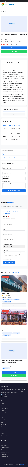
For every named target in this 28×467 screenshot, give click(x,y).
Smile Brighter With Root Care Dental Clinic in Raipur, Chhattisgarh (12, 361)
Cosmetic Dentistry (5, 447)
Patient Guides (4, 408)
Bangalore (3, 424)
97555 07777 (7, 154)
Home (2, 10)
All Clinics (3, 405)
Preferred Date (5, 176)
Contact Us (3, 410)
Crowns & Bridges (5, 449)
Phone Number (5, 171)
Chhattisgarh (14, 10)
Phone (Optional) (6, 236)
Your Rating (6, 216)
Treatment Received (7, 244)
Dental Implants (4, 456)
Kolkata (2, 433)
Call (15, 372)
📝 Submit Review (9, 262)
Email (4, 229)
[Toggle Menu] (25, 4)
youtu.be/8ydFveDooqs (9, 156)
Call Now (15, 47)
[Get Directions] (14, 305)
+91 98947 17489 (6, 396)
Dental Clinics (7, 10)
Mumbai (3, 419)
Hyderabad (3, 429)
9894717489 (9, 1)
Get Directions (14, 55)
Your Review (6, 250)
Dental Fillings (4, 454)
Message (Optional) (6, 181)
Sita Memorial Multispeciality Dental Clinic (14, 327)
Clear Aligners (4, 445)
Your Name (4, 165)
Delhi (2, 422)
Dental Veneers (4, 459)
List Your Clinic (4, 412)
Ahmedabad (4, 435)
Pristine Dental (6, 293)
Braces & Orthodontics (6, 443)
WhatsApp (14, 51)
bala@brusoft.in (6, 394)
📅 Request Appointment (14, 190)
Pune (2, 431)
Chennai (3, 426)
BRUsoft (22, 464)
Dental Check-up (5, 452)
